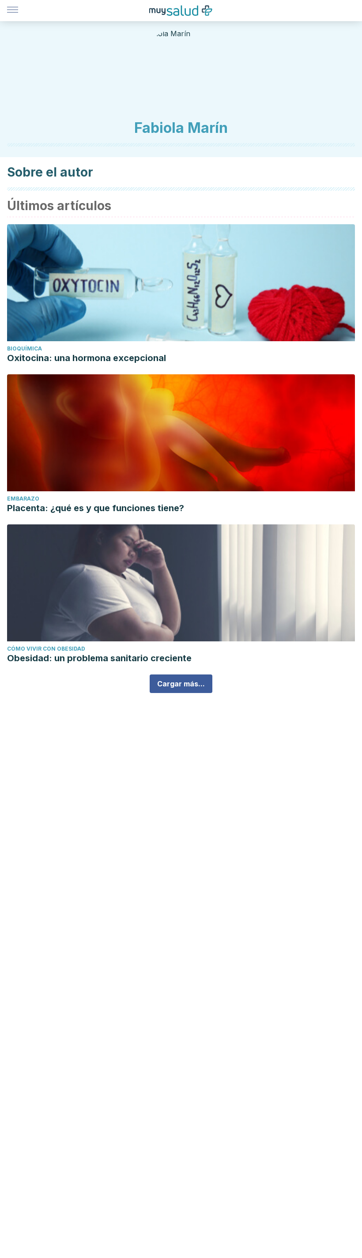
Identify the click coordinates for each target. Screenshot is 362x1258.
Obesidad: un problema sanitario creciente (99, 658)
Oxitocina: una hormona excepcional (86, 358)
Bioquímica (24, 348)
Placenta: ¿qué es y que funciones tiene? (95, 508)
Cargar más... (181, 683)
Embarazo (23, 498)
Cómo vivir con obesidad (46, 648)
